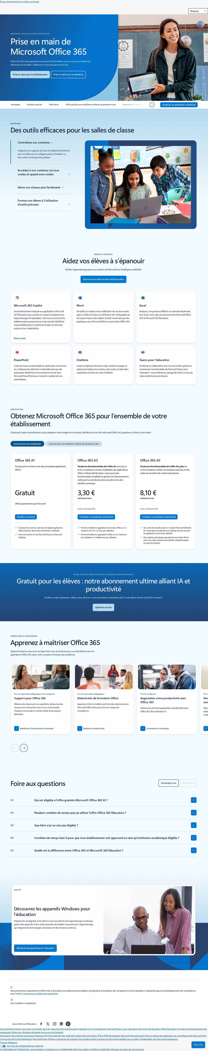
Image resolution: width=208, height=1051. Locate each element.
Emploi (93, 1039)
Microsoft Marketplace (21, 1039)
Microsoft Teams (89, 1035)
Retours (18, 1028)
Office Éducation (168, 1028)
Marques (115, 1049)
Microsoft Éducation (69, 1028)
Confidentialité (66, 1049)
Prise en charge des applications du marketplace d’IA (169, 1035)
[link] (15, 105)
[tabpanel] (103, 501)
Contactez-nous (52, 1049)
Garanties (55, 1028)
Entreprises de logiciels (66, 1039)
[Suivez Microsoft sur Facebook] (41, 1024)
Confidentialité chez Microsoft (152, 1039)
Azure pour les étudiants (52, 1032)
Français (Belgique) (8, 1042)
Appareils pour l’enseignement (93, 1028)
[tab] (27, 444)
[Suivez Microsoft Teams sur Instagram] (54, 1024)
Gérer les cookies (81, 1049)
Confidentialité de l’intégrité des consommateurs (22, 1049)
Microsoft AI (5, 1035)
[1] (11, 987)
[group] (40, 699)
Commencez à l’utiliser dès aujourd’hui (40, 993)
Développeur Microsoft (118, 1035)
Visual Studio (84, 1039)
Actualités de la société (128, 1039)
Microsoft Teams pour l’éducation (122, 1028)
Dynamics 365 (41, 1035)
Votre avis (198, 1045)
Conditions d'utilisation (99, 1049)
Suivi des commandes (32, 1028)
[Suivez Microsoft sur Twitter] (48, 1024)
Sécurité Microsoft (20, 1035)
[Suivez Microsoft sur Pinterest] (68, 1024)
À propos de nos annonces (132, 1049)
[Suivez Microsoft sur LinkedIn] (61, 1024)
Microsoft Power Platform (44, 1039)
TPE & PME (102, 1035)
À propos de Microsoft (107, 1039)
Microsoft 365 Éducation (149, 1028)
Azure (31, 1035)
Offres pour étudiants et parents (26, 1032)
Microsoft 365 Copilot (72, 1035)
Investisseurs (172, 1039)
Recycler (46, 1028)
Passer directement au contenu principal (19, 1)
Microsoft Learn (137, 1035)
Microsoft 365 (54, 1035)
